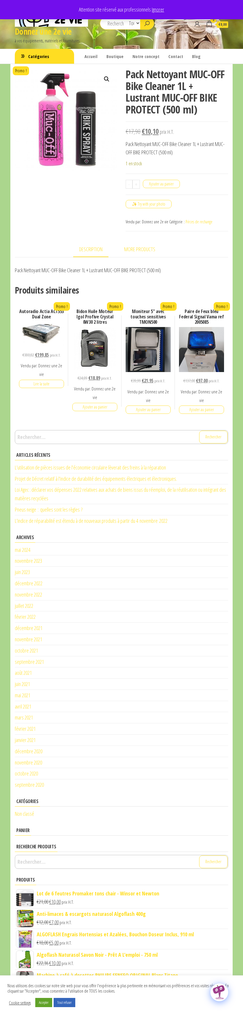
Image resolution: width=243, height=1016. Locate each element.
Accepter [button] (44, 1002)
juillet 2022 (24, 605)
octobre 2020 (26, 773)
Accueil (90, 56)
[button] (106, 79)
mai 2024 (22, 549)
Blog (196, 56)
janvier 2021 (25, 739)
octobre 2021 (26, 650)
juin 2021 (22, 684)
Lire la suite (41, 384)
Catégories (38, 56)
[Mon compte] (197, 23)
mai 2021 (22, 695)
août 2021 (23, 672)
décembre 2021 (28, 628)
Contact (175, 56)
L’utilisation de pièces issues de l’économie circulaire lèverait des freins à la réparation (90, 467)
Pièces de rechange (199, 222)
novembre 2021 (28, 639)
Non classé (24, 813)
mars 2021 (24, 717)
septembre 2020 (29, 784)
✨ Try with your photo (148, 204)
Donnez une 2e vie (43, 31)
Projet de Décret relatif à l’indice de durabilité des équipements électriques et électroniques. (96, 478)
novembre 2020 (28, 762)
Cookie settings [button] (20, 1002)
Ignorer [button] (158, 9)
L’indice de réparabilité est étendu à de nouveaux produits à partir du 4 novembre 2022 (91, 520)
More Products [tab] (139, 249)
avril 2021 (23, 706)
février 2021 (25, 728)
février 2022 (25, 616)
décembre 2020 (28, 751)
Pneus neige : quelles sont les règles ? (48, 509)
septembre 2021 (29, 661)
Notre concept (145, 56)
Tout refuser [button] (64, 1002)
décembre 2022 (28, 583)
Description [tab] (91, 249)
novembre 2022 (28, 594)
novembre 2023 (28, 560)
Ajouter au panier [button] (95, 407)
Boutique (115, 56)
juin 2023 (22, 572)
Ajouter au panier (161, 184)
